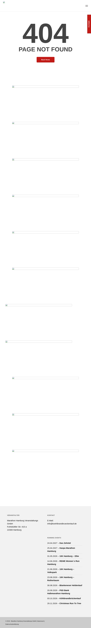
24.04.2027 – (59, 543)
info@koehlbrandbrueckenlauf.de (62, 524)
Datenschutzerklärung (12, 624)
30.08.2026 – (64, 585)
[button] (86, 6)
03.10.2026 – (64, 598)
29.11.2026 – (64, 603)
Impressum (40, 621)
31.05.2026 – (63, 556)
